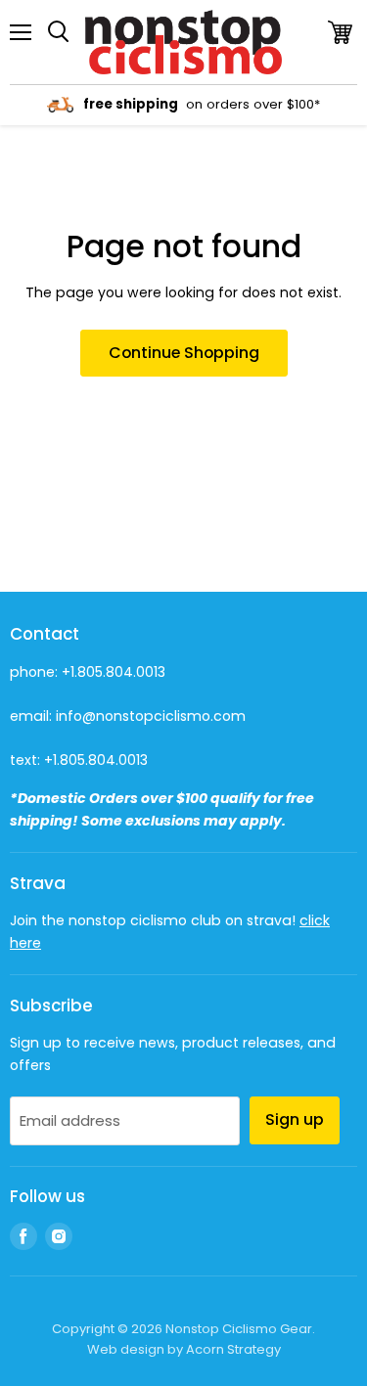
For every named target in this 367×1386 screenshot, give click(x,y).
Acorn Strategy (233, 1349)
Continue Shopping (184, 352)
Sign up (294, 1119)
